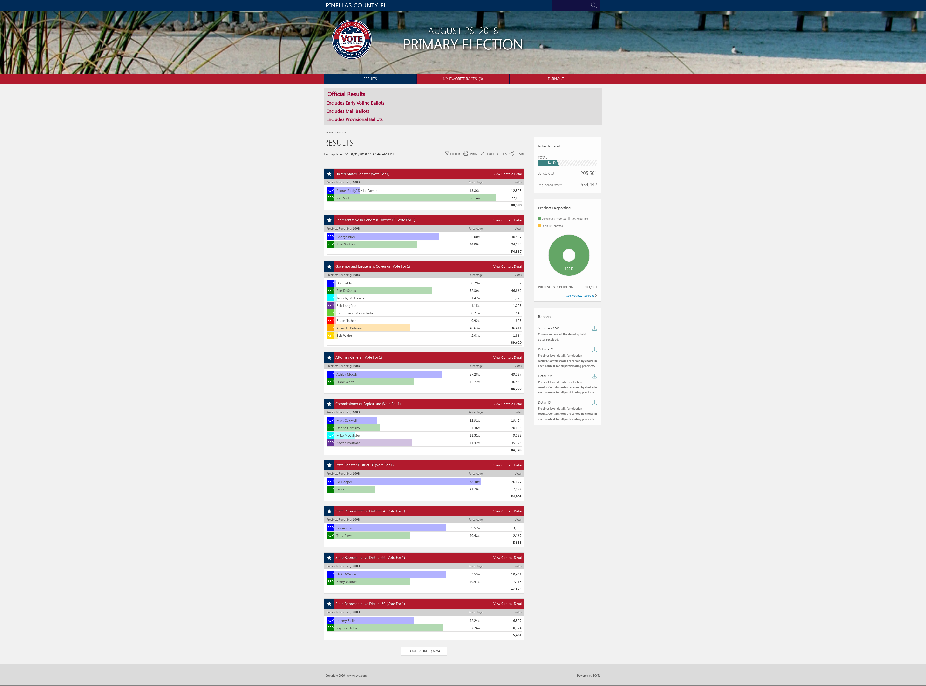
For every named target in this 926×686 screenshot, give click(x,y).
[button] (427, 5)
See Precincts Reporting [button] (580, 295)
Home (329, 132)
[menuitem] (370, 79)
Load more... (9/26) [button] (424, 651)
